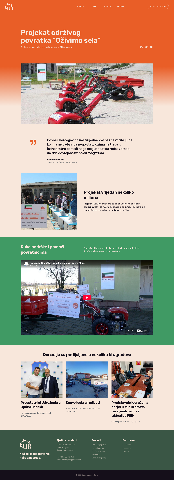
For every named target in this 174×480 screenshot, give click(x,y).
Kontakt (120, 6)
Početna (80, 6)
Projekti (107, 6)
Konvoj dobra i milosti (83, 403)
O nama (94, 6)
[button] (158, 6)
